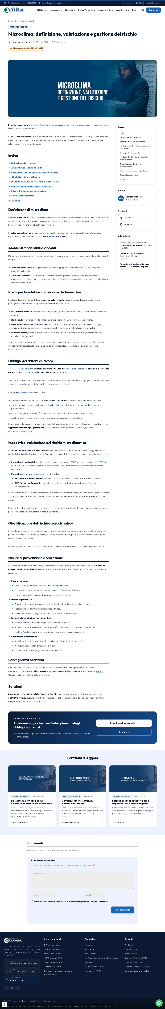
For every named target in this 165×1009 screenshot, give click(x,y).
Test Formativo (127, 3)
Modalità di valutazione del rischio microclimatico (134, 158)
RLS (23, 413)
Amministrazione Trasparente (137, 966)
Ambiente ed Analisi (52, 966)
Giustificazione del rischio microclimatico (130, 165)
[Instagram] (17, 988)
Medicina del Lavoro (52, 954)
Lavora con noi (131, 949)
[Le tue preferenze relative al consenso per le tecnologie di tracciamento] (4, 1004)
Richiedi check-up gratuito (122, 723)
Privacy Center (34, 1001)
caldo (51, 236)
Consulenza (55, 10)
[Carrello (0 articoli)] (143, 10)
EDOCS (139, 3)
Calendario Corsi (105, 10)
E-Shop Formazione (52, 945)
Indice (122, 133)
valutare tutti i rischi (73, 368)
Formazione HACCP (93, 971)
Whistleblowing (49, 1001)
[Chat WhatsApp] (159, 1003)
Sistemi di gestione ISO (53, 962)
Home (10, 21)
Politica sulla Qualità (133, 962)
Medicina (69, 10)
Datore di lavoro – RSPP (94, 966)
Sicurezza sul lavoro (52, 949)
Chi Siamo (41, 10)
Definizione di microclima (130, 137)
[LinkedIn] (12, 988)
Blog (134, 10)
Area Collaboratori (152, 3)
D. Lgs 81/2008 (25, 368)
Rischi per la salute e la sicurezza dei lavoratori (135, 147)
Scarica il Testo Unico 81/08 (136, 958)
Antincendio (89, 949)
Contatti (7, 1001)
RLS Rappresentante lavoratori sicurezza (101, 958)
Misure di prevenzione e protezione (134, 171)
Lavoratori (89, 945)
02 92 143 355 (31, 3)
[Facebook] (6, 988)
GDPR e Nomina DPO (53, 958)
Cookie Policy (19, 1001)
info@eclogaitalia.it (13, 3)
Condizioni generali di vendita (137, 971)
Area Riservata (122, 10)
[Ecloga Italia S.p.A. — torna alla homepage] (14, 10)
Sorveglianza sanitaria (129, 175)
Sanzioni (123, 179)
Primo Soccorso (91, 954)
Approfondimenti (27, 21)
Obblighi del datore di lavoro (132, 153)
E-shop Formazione (86, 10)
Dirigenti (88, 962)
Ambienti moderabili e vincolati (132, 141)
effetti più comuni (47, 303)
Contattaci (153, 10)
